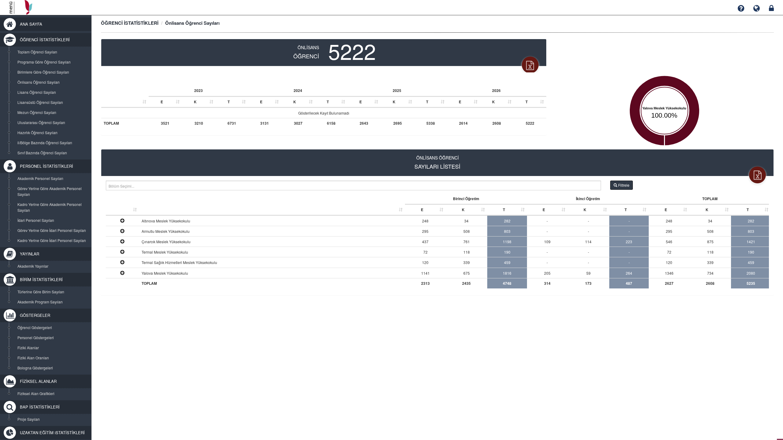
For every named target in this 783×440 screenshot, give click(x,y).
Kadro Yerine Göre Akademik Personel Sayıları (49, 207)
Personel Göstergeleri (35, 337)
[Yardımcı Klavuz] (741, 8)
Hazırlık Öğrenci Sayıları (37, 132)
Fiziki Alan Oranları (33, 357)
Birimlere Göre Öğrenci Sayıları (43, 72)
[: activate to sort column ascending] (125, 96)
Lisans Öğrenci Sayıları (36, 92)
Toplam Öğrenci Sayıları (37, 51)
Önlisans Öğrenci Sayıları (38, 82)
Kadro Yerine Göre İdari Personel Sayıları (51, 240)
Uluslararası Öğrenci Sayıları (41, 122)
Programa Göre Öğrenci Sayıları (44, 61)
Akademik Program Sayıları (40, 301)
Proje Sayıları (28, 419)
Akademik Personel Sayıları (40, 178)
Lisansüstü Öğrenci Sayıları (40, 102)
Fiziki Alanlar (28, 347)
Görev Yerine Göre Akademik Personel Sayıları (49, 191)
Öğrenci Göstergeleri (34, 327)
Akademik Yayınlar (32, 266)
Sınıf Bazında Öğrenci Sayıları (42, 152)
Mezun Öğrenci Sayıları (36, 112)
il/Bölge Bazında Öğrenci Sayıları (44, 142)
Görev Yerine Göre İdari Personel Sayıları (51, 230)
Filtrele (623, 185)
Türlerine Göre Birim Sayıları (40, 291)
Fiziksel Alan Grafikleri (35, 393)
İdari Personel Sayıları (35, 220)
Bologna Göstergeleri (35, 367)
